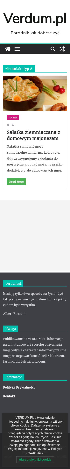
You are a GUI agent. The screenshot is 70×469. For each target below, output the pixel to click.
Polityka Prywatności (19, 387)
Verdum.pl (35, 18)
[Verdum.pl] (7, 49)
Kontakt (9, 396)
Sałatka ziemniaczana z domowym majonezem (33, 135)
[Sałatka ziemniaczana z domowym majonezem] (35, 93)
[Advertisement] (35, 235)
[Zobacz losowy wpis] (62, 49)
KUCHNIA (13, 117)
